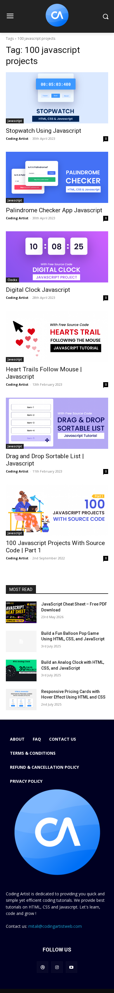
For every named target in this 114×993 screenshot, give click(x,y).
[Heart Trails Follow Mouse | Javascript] (57, 336)
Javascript (15, 121)
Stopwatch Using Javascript (43, 130)
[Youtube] (71, 967)
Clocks (12, 280)
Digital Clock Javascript (38, 289)
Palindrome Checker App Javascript (54, 210)
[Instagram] (57, 967)
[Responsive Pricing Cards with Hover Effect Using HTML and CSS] (21, 700)
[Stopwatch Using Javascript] (57, 97)
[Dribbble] (42, 967)
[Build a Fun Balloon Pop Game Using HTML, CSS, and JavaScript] (21, 641)
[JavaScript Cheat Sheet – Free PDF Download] (21, 612)
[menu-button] (10, 17)
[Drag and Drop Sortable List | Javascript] (57, 423)
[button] (105, 16)
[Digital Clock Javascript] (57, 256)
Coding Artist (17, 138)
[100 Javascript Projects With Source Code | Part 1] (57, 510)
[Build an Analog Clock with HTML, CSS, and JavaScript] (21, 670)
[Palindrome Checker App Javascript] (57, 177)
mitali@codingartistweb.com (55, 926)
